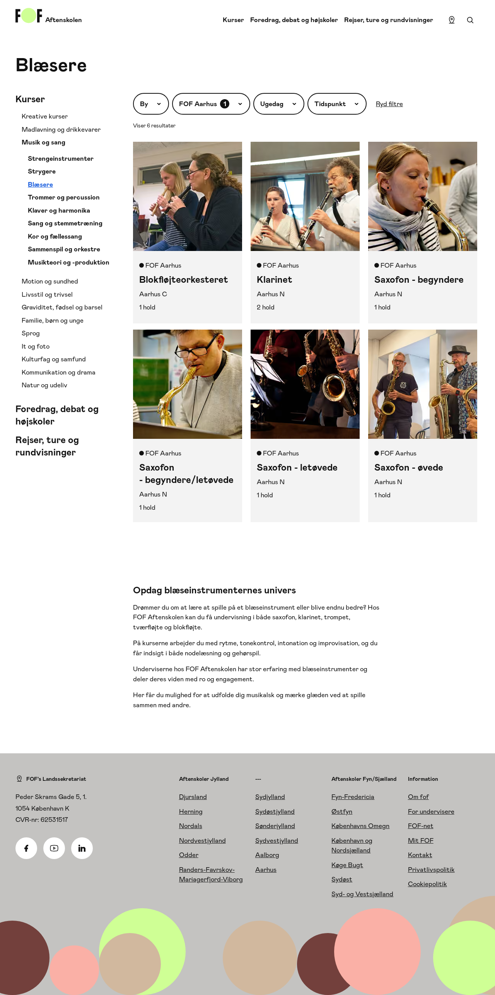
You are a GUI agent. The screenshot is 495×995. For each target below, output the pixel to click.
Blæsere (40, 184)
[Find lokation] (451, 20)
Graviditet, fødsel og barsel (62, 307)
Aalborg (267, 855)
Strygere (42, 171)
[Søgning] (470, 20)
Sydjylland (270, 796)
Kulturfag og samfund (54, 359)
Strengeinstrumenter (61, 158)
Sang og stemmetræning (65, 223)
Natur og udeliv (44, 385)
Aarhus (266, 869)
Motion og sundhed (50, 281)
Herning (191, 811)
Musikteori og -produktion (68, 262)
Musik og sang (43, 142)
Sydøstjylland (275, 811)
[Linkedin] (82, 848)
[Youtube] (54, 848)
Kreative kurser (45, 116)
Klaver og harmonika (59, 210)
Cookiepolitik (427, 884)
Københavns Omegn (360, 825)
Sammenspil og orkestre (64, 249)
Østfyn (341, 811)
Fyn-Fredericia (352, 796)
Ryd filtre (389, 104)
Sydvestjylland (276, 840)
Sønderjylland (275, 825)
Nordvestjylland (202, 840)
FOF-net (421, 825)
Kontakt (420, 855)
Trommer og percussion (64, 197)
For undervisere (431, 811)
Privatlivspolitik (431, 869)
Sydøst (341, 879)
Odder (188, 855)
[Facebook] (26, 848)
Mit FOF (421, 840)
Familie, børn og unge (53, 320)
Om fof (418, 796)
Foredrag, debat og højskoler (294, 19)
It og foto (36, 346)
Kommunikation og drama (59, 372)
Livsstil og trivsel (47, 294)
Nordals (190, 825)
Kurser (233, 19)
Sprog (31, 333)
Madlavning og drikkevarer (61, 129)
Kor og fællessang (55, 236)
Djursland (193, 796)
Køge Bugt (347, 865)
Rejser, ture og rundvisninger (388, 19)
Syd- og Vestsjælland (362, 894)
